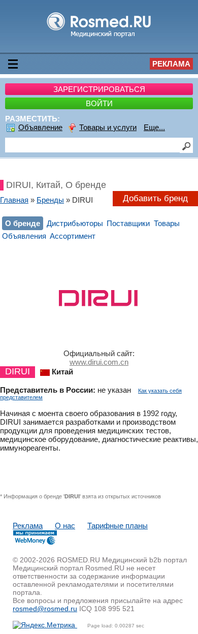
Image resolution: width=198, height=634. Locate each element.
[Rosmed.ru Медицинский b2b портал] (99, 37)
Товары (167, 223)
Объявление (40, 127)
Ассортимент (72, 236)
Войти (99, 103)
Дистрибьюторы (75, 223)
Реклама (171, 63)
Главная (14, 200)
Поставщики (128, 223)
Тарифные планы (117, 525)
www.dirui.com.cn (99, 362)
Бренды (50, 200)
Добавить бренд (155, 198)
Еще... (154, 127)
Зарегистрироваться (99, 89)
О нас (65, 525)
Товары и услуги (108, 127)
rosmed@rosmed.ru (45, 609)
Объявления (24, 236)
